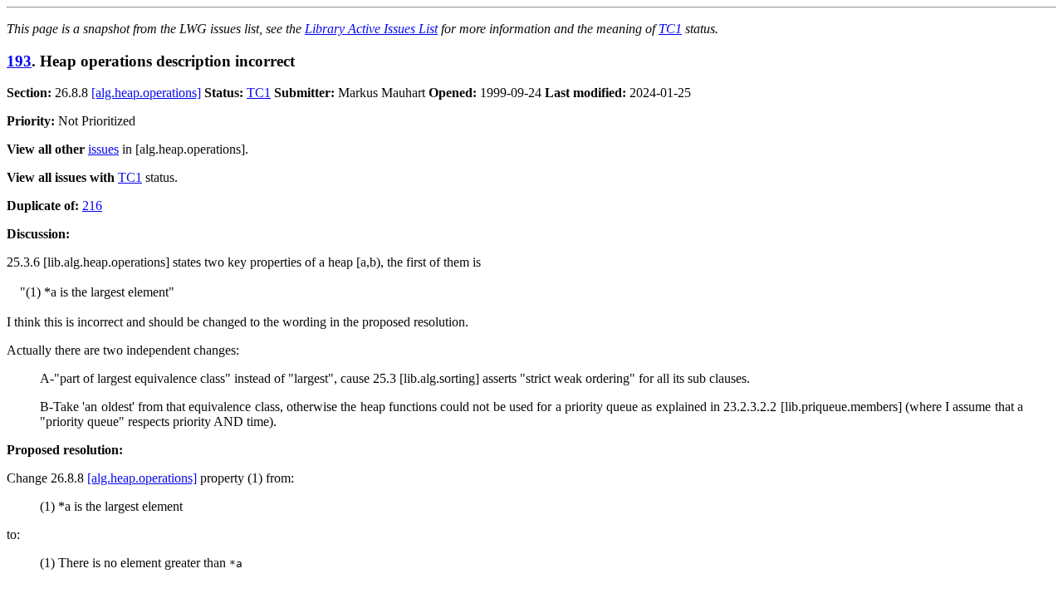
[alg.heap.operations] (146, 93)
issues (103, 149)
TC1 (670, 29)
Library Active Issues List (371, 29)
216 (92, 206)
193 (19, 61)
